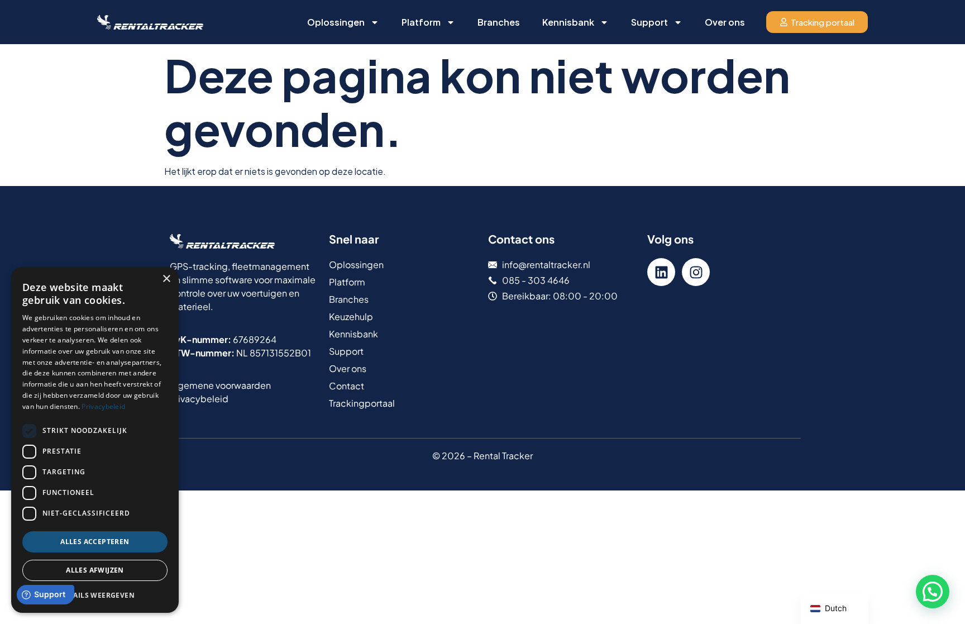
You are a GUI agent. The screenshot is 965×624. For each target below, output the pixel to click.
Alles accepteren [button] (94, 541)
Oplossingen (336, 22)
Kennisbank (568, 22)
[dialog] (95, 440)
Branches (498, 22)
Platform (421, 22)
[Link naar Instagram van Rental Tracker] (696, 272)
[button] (932, 591)
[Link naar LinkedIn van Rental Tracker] (661, 272)
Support (649, 22)
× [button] (166, 279)
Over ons (725, 22)
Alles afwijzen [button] (95, 570)
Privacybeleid (103, 406)
